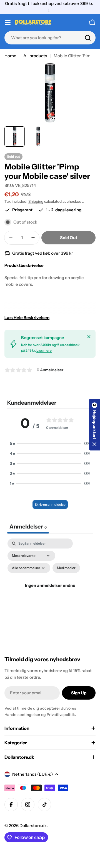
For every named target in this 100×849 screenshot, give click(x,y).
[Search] (87, 37)
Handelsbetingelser (22, 714)
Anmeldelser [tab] (28, 526)
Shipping (35, 201)
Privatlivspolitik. (61, 714)
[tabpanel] (50, 592)
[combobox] (50, 37)
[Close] (89, 336)
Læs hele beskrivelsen (26, 317)
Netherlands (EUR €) (32, 774)
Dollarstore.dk (33, 825)
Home (10, 55)
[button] (50, 443)
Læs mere (44, 350)
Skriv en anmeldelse (50, 504)
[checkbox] (66, 568)
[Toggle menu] (7, 22)
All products (35, 55)
